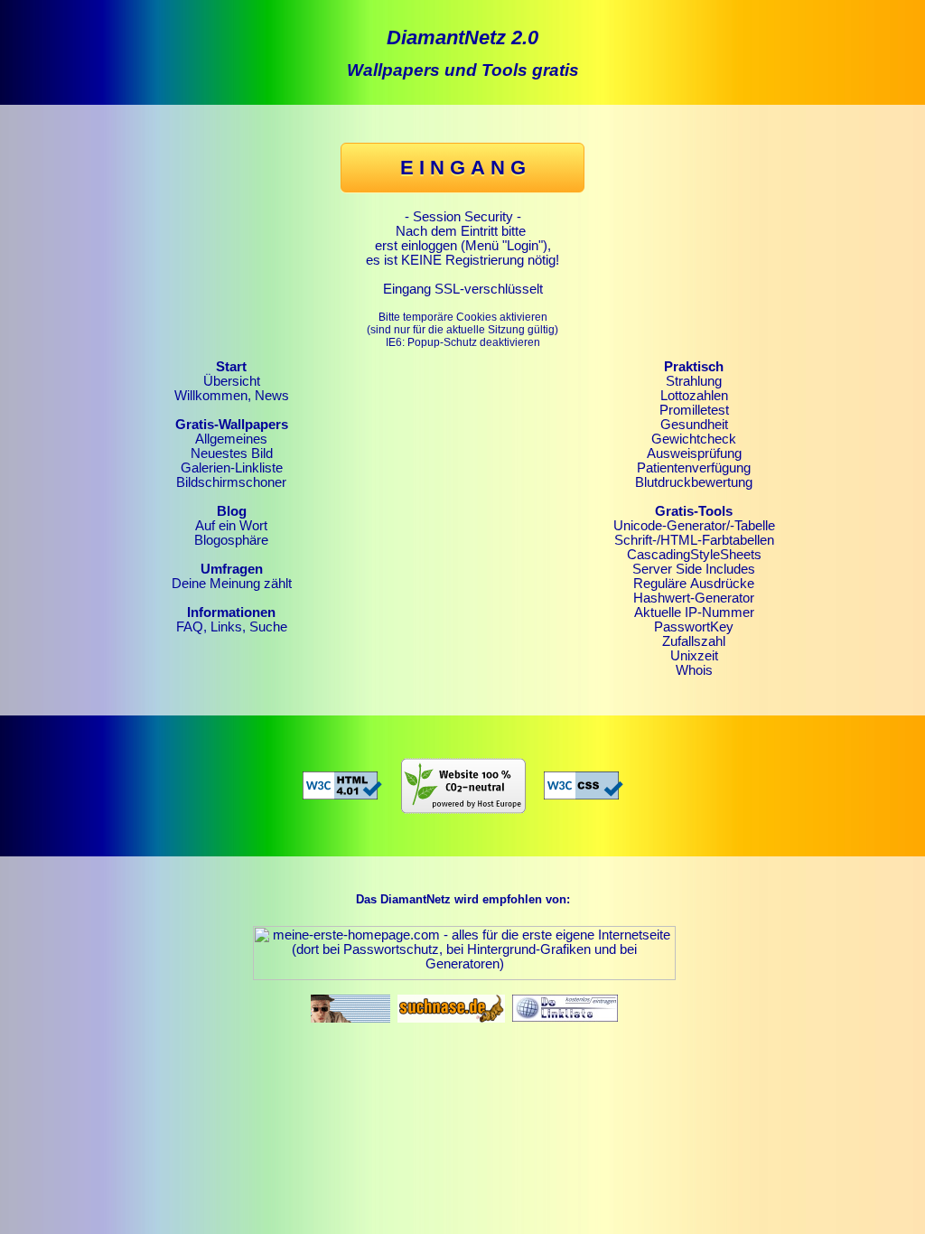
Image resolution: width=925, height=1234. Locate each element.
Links (226, 627)
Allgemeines (231, 439)
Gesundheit (694, 424)
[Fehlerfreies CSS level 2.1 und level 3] (583, 781)
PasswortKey (693, 627)
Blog (232, 511)
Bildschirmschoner (231, 482)
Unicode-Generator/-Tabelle (694, 526)
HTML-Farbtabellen (717, 540)
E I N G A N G (463, 167)
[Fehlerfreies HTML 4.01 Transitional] (342, 781)
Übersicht (231, 381)
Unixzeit (694, 656)
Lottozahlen (694, 395)
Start (231, 367)
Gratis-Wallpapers (231, 424)
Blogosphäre (231, 540)
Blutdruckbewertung (693, 482)
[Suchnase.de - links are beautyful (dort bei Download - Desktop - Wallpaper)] (451, 1003)
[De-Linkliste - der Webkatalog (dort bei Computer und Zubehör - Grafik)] (565, 1003)
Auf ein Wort (231, 526)
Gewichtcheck (693, 439)
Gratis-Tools (694, 511)
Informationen (231, 612)
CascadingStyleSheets (694, 554)
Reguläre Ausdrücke (693, 583)
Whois (694, 670)
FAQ (189, 627)
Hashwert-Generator (693, 598)
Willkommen (211, 395)
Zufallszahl (693, 641)
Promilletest (694, 410)
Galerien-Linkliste (232, 468)
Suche (268, 627)
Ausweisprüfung (694, 453)
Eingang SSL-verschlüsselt (463, 289)
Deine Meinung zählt (232, 583)
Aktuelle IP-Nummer (694, 612)
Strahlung (694, 381)
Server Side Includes (693, 569)
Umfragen (232, 569)
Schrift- (635, 540)
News (272, 395)
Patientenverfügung (694, 468)
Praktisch (694, 367)
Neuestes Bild (232, 453)
